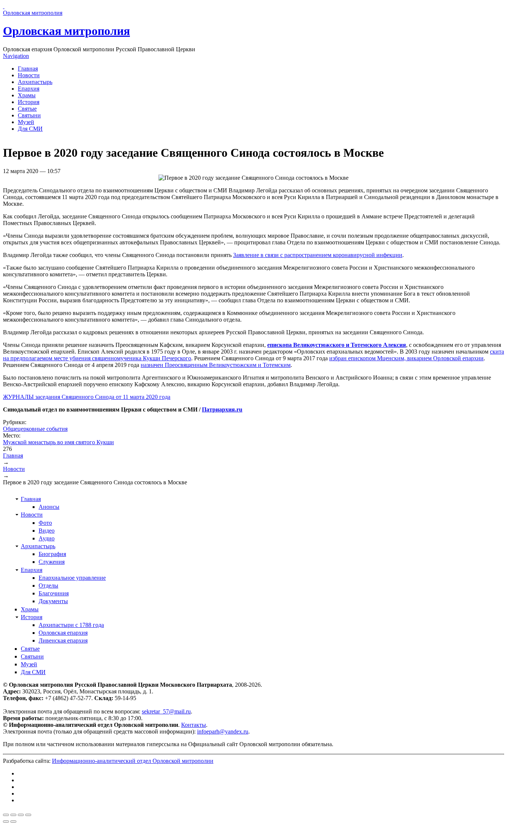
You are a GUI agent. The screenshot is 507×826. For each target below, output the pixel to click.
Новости (29, 75)
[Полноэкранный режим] (21, 815)
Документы (53, 601)
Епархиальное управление (72, 578)
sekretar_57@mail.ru (166, 711)
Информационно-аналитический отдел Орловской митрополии (132, 761)
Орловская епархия (63, 633)
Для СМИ (30, 129)
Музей (26, 122)
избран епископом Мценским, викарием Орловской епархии (406, 358)
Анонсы (49, 507)
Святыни (29, 115)
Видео (47, 530)
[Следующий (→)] (13, 821)
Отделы (48, 585)
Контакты (193, 725)
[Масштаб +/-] (28, 815)
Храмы (27, 95)
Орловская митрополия (66, 31)
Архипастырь (35, 82)
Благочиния (54, 593)
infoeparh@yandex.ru (222, 731)
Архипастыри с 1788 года (71, 625)
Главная (28, 68)
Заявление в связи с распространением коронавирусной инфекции (317, 255)
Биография (52, 554)
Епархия (28, 88)
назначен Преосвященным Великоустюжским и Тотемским (216, 365)
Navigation (16, 56)
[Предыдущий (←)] (6, 821)
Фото (45, 523)
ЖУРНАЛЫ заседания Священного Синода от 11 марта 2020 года (86, 397)
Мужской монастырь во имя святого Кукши (58, 442)
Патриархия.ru (222, 409)
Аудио (47, 538)
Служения (52, 562)
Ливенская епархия (63, 640)
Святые (27, 108)
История (28, 102)
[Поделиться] (13, 815)
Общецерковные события (35, 429)
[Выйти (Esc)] (6, 815)
